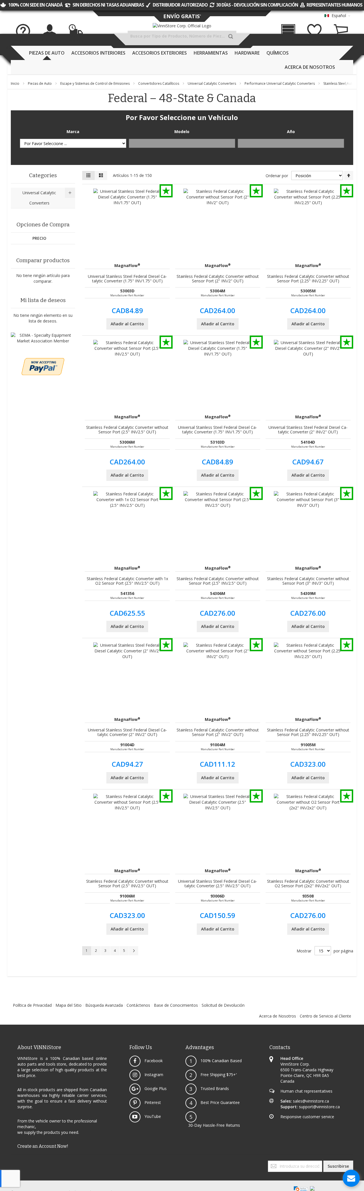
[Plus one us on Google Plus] (13, 1163)
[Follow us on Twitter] (12, 1163)
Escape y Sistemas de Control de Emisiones (95, 83)
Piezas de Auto (40, 83)
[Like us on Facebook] (11, 1163)
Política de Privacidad (32, 1005)
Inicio (15, 83)
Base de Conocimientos (176, 1005)
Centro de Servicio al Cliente (325, 1016)
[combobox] (182, 36)
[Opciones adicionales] (43, 360)
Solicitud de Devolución (223, 1005)
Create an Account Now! (42, 1146)
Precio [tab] (39, 238)
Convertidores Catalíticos (159, 83)
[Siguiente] (133, 950)
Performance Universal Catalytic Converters (280, 83)
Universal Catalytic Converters (212, 83)
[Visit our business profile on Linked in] (17, 1163)
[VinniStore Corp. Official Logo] (182, 26)
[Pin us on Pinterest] (15, 1163)
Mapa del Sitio (68, 1005)
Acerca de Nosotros (277, 1016)
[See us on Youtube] (14, 1163)
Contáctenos (138, 1005)
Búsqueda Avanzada (104, 1005)
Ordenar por (277, 175)
